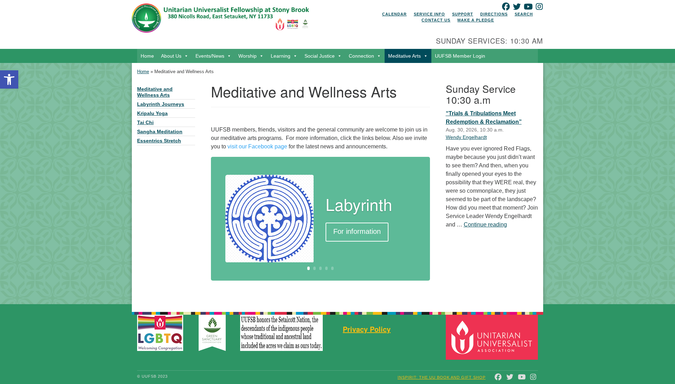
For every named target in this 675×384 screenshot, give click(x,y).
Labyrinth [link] (359, 204)
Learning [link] (280, 56)
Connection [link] (361, 56)
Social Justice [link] (319, 56)
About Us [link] (171, 56)
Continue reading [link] (485, 225)
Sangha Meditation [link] (159, 131)
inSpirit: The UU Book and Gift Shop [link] (442, 377)
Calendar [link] (394, 14)
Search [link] (524, 14)
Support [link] (462, 14)
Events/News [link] (209, 56)
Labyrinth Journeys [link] (160, 104)
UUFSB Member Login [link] (460, 56)
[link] (9, 79)
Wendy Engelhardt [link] (466, 137)
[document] (337, 183)
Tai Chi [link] (145, 122)
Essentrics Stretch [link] (159, 140)
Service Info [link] (429, 14)
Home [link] (147, 56)
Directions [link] (494, 14)
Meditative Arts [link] (404, 56)
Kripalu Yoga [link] (152, 113)
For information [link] (357, 231)
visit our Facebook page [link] (257, 146)
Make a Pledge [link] (475, 20)
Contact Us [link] (436, 20)
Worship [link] (247, 56)
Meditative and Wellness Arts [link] (155, 92)
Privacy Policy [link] (367, 329)
